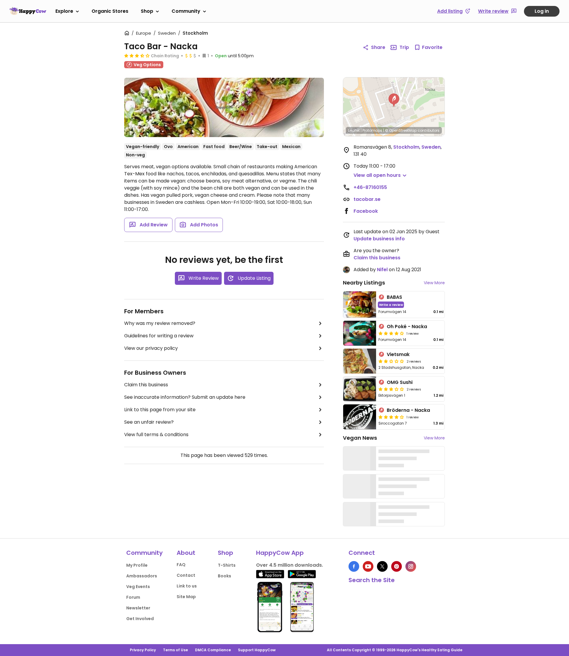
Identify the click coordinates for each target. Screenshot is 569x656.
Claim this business (146, 384)
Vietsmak (398, 354)
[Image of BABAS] (359, 304)
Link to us (187, 586)
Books (224, 576)
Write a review (391, 304)
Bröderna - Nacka (408, 410)
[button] (394, 100)
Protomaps (372, 130)
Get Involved (140, 619)
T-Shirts (227, 565)
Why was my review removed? (159, 323)
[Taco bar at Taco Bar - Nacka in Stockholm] (224, 107)
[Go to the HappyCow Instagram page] (410, 566)
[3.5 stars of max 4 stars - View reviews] (137, 55)
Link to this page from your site (160, 409)
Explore (64, 11)
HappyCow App (280, 553)
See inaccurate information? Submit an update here (184, 397)
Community (186, 11)
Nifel (382, 269)
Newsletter (138, 608)
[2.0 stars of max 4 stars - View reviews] (391, 361)
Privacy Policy (143, 649)
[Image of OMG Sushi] (359, 389)
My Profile (137, 565)
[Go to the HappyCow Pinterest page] (396, 566)
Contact (186, 575)
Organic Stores (110, 11)
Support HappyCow (257, 649)
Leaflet (354, 130)
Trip (404, 47)
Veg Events (138, 587)
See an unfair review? (149, 422)
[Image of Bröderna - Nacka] (359, 416)
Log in (542, 11)
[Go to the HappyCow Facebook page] (354, 566)
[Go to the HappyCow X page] (382, 566)
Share (378, 47)
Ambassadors (141, 576)
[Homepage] (27, 11)
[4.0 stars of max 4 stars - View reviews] (391, 333)
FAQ (181, 565)
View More (434, 283)
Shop (147, 11)
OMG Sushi (400, 382)
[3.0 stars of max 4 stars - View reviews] (391, 389)
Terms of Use (175, 649)
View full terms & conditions (156, 434)
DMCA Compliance (213, 649)
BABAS (394, 297)
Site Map (186, 597)
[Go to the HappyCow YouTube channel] (368, 566)
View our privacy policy (151, 348)
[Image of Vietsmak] (359, 361)
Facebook (366, 211)
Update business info (379, 238)
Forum (133, 597)
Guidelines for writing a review (159, 335)
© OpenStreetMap (401, 130)
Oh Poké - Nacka (407, 326)
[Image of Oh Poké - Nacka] (359, 333)
